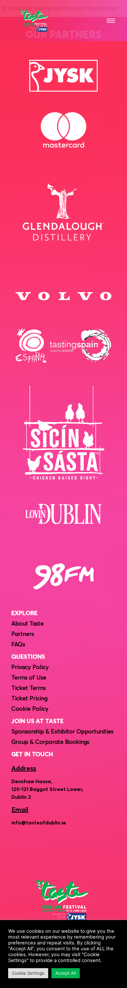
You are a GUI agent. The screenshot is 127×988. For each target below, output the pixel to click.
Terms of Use (28, 678)
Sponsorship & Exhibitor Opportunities (62, 732)
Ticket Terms (28, 688)
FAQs (18, 645)
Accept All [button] (65, 973)
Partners (22, 634)
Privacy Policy (30, 667)
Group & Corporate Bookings (50, 742)
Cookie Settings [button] (28, 973)
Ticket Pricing (29, 699)
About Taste (27, 624)
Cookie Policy (30, 709)
